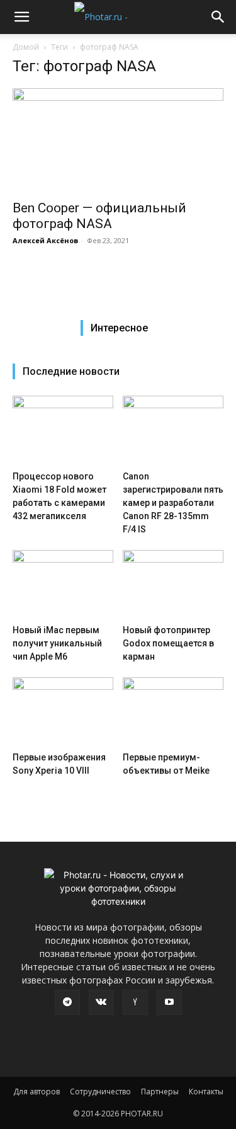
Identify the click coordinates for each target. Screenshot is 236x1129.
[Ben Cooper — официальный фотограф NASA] (118, 140)
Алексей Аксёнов (45, 240)
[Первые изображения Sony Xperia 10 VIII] (63, 712)
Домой (26, 47)
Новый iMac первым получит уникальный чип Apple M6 (57, 643)
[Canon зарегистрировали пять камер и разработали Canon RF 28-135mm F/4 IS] (173, 430)
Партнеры (160, 1091)
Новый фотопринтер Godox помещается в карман (168, 643)
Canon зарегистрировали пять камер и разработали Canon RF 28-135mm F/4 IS (173, 502)
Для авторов (36, 1091)
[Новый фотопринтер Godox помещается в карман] (173, 584)
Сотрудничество (100, 1091)
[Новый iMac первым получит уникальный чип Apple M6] (63, 584)
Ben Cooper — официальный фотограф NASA (99, 215)
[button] (21, 17)
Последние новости (71, 371)
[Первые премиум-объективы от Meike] (173, 712)
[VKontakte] (101, 1002)
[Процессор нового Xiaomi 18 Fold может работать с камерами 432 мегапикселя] (63, 430)
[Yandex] (135, 1002)
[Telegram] (67, 1002)
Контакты (206, 1091)
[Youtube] (169, 1002)
